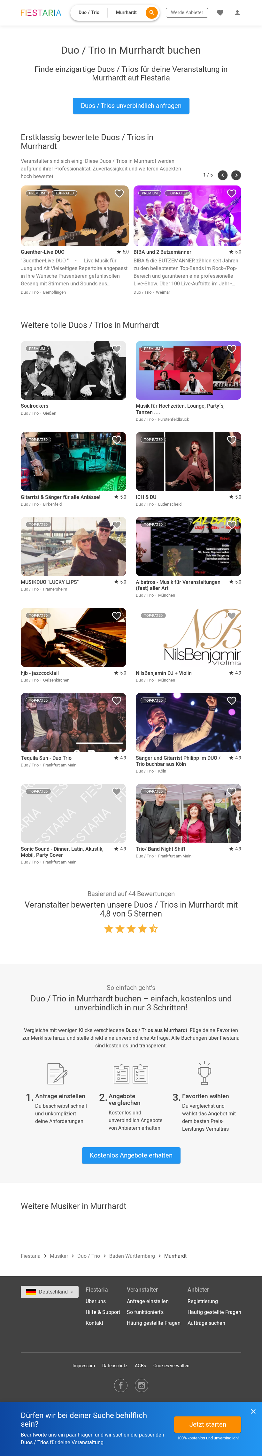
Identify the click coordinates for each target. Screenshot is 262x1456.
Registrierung (203, 1301)
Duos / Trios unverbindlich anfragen (131, 105)
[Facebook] (120, 1385)
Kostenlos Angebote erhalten (131, 1155)
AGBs (140, 1365)
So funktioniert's (145, 1312)
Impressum (84, 1365)
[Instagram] (141, 1385)
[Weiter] (236, 175)
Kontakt (94, 1323)
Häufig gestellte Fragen (154, 1323)
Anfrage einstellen (148, 1301)
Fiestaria (31, 1256)
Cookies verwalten (171, 1365)
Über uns (96, 1301)
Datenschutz (114, 1365)
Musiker (59, 1256)
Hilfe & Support (103, 1312)
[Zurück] (223, 175)
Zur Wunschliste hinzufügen (119, 195)
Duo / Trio (89, 1256)
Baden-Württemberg (132, 1256)
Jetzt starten (207, 1424)
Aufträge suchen (206, 1323)
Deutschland (54, 1292)
